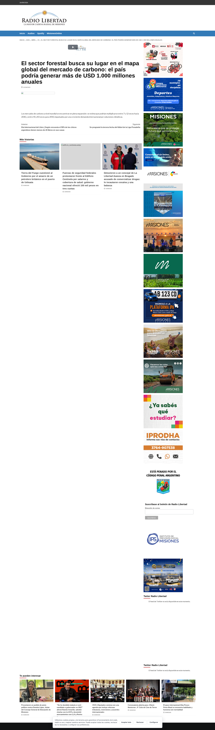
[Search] (194, 33)
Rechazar (140, 722)
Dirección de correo (152, 508)
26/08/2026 (26, 714)
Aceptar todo (126, 722)
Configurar (154, 722)
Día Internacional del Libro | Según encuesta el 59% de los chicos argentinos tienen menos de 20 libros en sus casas (48, 127)
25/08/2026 (26, 185)
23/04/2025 (26, 87)
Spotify (40, 33)
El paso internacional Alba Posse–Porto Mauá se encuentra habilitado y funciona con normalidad (177, 707)
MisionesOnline (54, 33)
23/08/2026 (109, 188)
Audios (31, 33)
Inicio (22, 33)
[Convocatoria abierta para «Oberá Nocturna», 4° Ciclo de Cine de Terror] (143, 691)
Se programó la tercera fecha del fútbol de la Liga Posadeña (114, 125)
